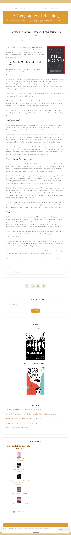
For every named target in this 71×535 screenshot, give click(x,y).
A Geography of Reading (35, 15)
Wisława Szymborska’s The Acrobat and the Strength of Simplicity (25, 409)
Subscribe (35, 310)
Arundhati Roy (19, 484)
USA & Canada (19, 258)
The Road (48, 251)
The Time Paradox (18, 469)
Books (14, 258)
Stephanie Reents (19, 460)
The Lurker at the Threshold (19, 493)
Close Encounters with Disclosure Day (17, 428)
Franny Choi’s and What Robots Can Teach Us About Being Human (31, 414)
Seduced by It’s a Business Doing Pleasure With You (21, 423)
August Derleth (19, 495)
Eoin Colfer (19, 471)
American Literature (50, 258)
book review (58, 258)
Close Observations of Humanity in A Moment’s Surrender (23, 418)
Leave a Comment (46, 40)
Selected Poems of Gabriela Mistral (19, 504)
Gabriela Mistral (19, 505)
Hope (63, 258)
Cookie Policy (36, 532)
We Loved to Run (19, 458)
